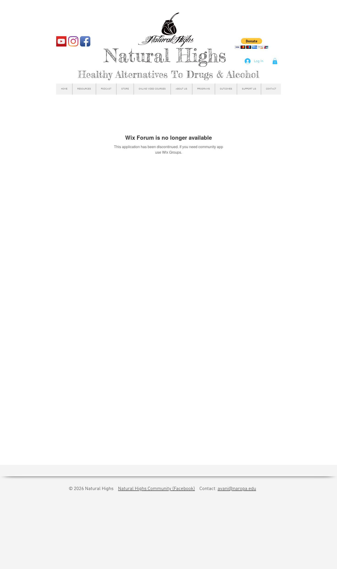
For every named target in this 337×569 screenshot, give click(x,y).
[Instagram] (73, 41)
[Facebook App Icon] (85, 41)
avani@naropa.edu (237, 489)
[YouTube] (61, 41)
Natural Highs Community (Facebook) (156, 489)
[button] (274, 61)
